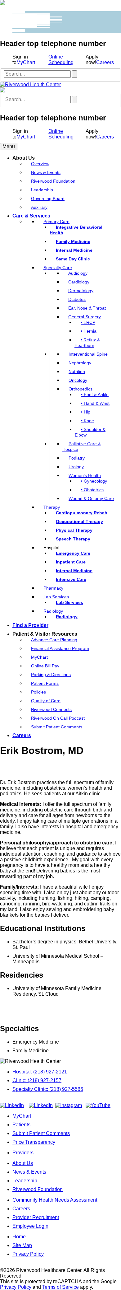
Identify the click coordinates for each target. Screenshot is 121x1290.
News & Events (29, 1172)
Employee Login (30, 1226)
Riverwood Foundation (37, 1189)
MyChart (25, 62)
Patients (21, 1124)
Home (19, 1236)
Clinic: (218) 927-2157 (36, 1080)
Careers (105, 62)
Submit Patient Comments (41, 1133)
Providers (23, 1152)
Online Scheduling (61, 59)
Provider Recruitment (35, 1217)
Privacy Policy (28, 1254)
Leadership (24, 1180)
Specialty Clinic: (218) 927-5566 (47, 1089)
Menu (8, 146)
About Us (22, 1163)
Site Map (22, 1245)
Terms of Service (60, 1287)
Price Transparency (33, 1142)
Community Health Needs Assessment (54, 1200)
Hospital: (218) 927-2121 (39, 1071)
